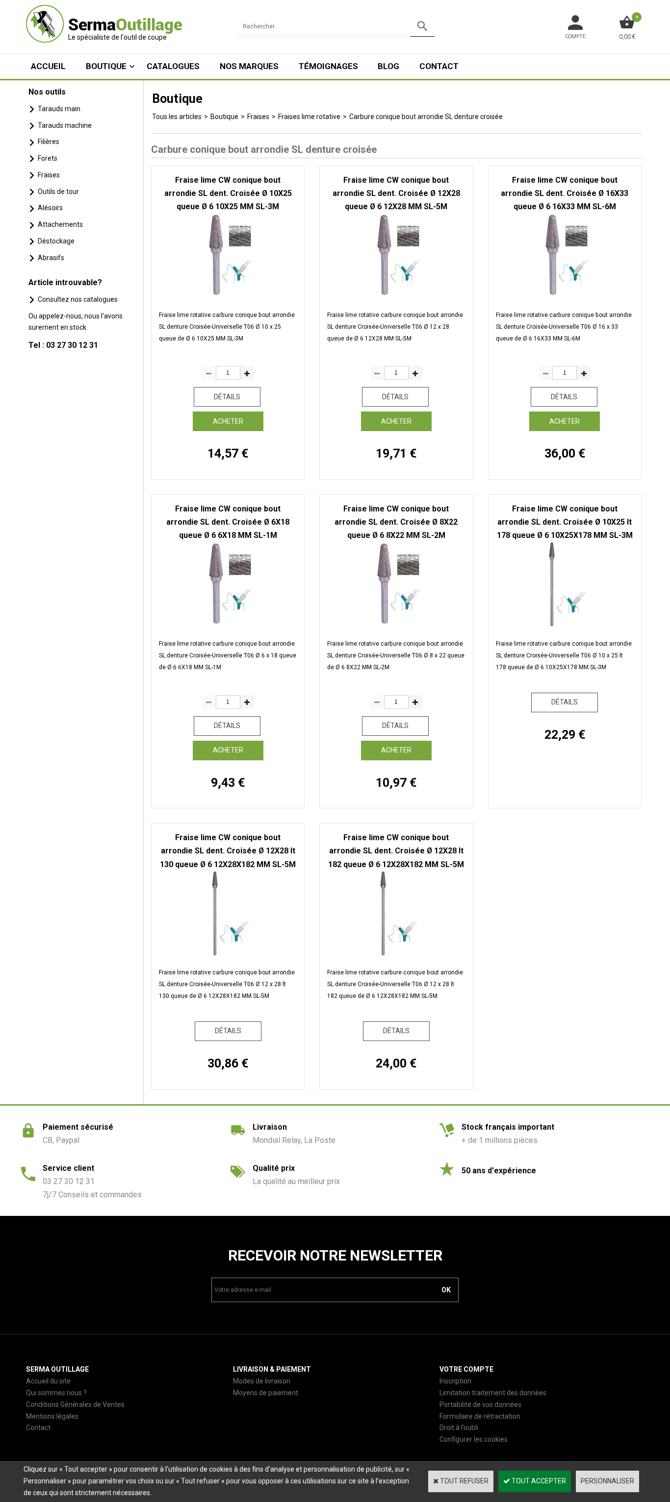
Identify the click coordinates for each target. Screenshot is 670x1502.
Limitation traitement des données (492, 1393)
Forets (47, 158)
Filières (48, 141)
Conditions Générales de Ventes (75, 1404)
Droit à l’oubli (458, 1427)
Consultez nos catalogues (78, 299)
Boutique (106, 66)
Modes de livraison (261, 1381)
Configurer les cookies (473, 1439)
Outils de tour (58, 191)
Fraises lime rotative (309, 117)
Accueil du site (48, 1381)
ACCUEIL (48, 66)
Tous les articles (177, 117)
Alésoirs (50, 208)
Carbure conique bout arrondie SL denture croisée (426, 117)
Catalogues (173, 66)
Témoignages (328, 66)
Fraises (49, 175)
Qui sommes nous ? (56, 1393)
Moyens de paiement (265, 1393)
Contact (439, 66)
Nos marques (249, 66)
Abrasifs (51, 258)
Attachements (60, 224)
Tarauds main (59, 109)
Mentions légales (52, 1416)
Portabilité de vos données (480, 1404)
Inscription (455, 1381)
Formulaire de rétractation (479, 1416)
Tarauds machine (65, 125)
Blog (388, 66)
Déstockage (56, 241)
